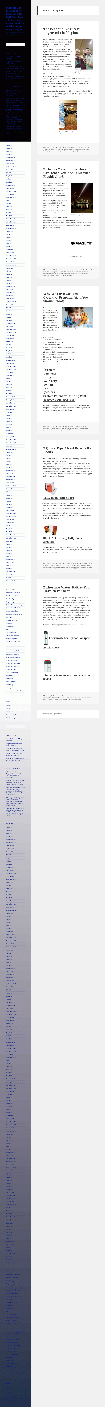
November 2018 (11, 406)
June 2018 (9, 421)
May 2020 (9, 351)
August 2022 (9, 268)
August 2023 (9, 231)
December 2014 (11, 535)
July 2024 (8, 203)
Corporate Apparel (11, 602)
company (46, 273)
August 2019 (9, 378)
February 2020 (10, 360)
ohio (70, 151)
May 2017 (9, 461)
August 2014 (9, 544)
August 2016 (9, 489)
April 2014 (9, 556)
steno (90, 567)
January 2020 (10, 363)
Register (8, 706)
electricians (69, 565)
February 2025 (10, 185)
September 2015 (11, 523)
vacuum (65, 699)
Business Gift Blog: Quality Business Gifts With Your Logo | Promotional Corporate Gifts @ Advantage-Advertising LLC (15, 18)
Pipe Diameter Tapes (12, 654)
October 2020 (10, 335)
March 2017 (9, 467)
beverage (62, 698)
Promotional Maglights (13, 663)
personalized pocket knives (14, 651)
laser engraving (11, 632)
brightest (57, 149)
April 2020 (9, 354)
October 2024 (10, 194)
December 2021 (11, 292)
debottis (72, 149)
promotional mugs (11, 669)
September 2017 (11, 449)
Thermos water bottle (58, 615)
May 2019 (9, 388)
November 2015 (11, 516)
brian (52, 149)
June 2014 (9, 550)
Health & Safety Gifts (12, 620)
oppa (74, 151)
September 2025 (11, 167)
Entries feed (10, 712)
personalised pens (11, 645)
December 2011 (11, 572)
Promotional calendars (13, 657)
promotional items (11, 660)
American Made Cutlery (13, 593)
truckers (59, 569)
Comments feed (11, 715)
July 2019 (8, 381)
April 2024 (9, 213)
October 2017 (10, 446)
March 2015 (9, 532)
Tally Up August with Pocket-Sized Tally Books (14, 62)
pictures (45, 430)
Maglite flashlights (50, 188)
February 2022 (10, 286)
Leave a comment (84, 151)
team (63, 430)
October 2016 (10, 483)
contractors (58, 565)
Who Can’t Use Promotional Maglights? (14, 93)
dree (77, 149)
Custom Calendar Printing (14, 605)
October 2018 (10, 409)
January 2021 (10, 326)
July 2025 (8, 173)
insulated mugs (10, 626)
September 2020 (11, 338)
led (59, 151)
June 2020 (9, 348)
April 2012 (9, 565)
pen (64, 567)
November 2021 (11, 295)
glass (78, 698)
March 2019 (9, 394)
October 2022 (10, 262)
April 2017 (9, 464)
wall (67, 430)
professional (57, 430)
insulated (9, 623)
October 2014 (10, 541)
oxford (45, 699)
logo (62, 151)
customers (60, 273)
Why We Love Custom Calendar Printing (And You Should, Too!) (65, 297)
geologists (46, 567)
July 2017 (8, 455)
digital (77, 428)
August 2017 (9, 452)
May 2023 (9, 240)
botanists (46, 565)
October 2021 (10, 299)
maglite (52, 275)
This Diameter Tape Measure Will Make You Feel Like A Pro (14, 111)
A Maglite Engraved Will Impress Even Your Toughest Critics (14, 132)
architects (84, 563)
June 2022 (9, 274)
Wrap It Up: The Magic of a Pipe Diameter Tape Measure (15, 67)
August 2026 (9, 145)
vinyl (63, 569)
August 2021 (9, 305)
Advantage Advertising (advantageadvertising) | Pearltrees (15, 127)
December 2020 (11, 329)
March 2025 (9, 182)
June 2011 (9, 575)
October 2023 (10, 225)
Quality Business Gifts (12, 672)
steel (55, 699)
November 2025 (11, 161)
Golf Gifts (9, 617)
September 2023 (11, 228)
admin (59, 147)
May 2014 (9, 553)
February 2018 (10, 434)
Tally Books (9, 678)
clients (79, 272)
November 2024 (11, 191)
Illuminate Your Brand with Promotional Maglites (14, 72)
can (71, 698)
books (90, 563)
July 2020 (8, 345)
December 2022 (11, 256)
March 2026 (9, 154)
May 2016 (9, 498)
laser (44, 275)
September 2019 (11, 375)
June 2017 (9, 458)
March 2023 (9, 246)
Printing (51, 430)
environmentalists (78, 565)
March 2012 (9, 569)
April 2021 (9, 317)
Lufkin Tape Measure (12, 635)
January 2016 (10, 510)
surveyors (50, 569)
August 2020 (9, 342)
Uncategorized (10, 688)
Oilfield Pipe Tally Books (13, 642)
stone (45, 569)
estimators (87, 565)
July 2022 (8, 271)
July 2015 (8, 526)
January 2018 (10, 437)
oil (62, 567)
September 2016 (11, 486)
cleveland (67, 149)
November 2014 (11, 538)
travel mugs (9, 685)
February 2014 (10, 559)
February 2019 (10, 397)
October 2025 (10, 164)
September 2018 (11, 412)
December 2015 (11, 513)
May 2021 (9, 314)
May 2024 (9, 210)
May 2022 (9, 277)
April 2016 (9, 501)
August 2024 (9, 200)
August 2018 (9, 415)
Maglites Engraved (11, 639)
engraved (82, 149)
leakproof (89, 698)
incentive (87, 273)
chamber (73, 272)
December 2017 (11, 440)
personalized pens (11, 648)
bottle (67, 698)
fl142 (87, 149)
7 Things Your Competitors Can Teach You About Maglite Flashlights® (66, 173)
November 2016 (11, 480)
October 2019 (10, 372)
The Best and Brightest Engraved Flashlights (61, 31)
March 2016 (9, 504)
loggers (58, 567)
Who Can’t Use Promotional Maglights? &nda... (14, 91)
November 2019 (11, 369)
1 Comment (78, 569)
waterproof (68, 569)
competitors (53, 273)
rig (87, 567)
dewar (74, 698)
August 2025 (9, 170)
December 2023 (11, 219)
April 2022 (9, 280)
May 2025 (9, 176)
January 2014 (10, 562)
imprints (52, 567)
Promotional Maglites (12, 666)
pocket (76, 567)
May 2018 (9, 424)
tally (55, 569)
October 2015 (10, 519)
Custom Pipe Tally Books (13, 608)
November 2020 (11, 332)
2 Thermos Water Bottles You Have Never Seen (66, 589)
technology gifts (11, 682)
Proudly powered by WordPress (52, 714)
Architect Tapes (10, 599)
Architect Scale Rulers (12, 596)
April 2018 (9, 427)
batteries (47, 149)
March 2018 (9, 431)
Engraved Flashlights (12, 611)
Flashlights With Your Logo (14, 614)
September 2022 (11, 265)
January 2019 (10, 400)
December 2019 (11, 366)
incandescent (54, 151)
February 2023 (10, 250)
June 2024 (9, 207)
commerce (85, 272)
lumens (66, 151)
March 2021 (9, 320)
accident (62, 272)
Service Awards (10, 675)
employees (67, 273)
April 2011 (9, 578)
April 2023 (9, 243)
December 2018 (11, 403)
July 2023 (8, 234)
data (64, 565)
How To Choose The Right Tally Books (14, 101)
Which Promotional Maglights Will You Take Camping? (15, 77)
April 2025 (9, 179)
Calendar (54, 428)
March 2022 (9, 283)
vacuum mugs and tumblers (14, 691)
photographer (83, 428)
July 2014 (8, 547)
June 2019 (9, 384)
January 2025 (10, 188)
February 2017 (10, 470)
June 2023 (9, 237)
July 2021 (8, 308)
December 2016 (11, 476)
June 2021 (9, 311)
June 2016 (9, 495)
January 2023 (10, 253)
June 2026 (9, 148)
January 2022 (10, 289)
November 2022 (11, 259)
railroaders (82, 567)
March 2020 (9, 357)
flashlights (46, 151)
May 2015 (9, 529)
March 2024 (9, 216)
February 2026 (10, 157)
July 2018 (8, 418)
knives (8, 629)
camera (60, 428)
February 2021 (10, 323)
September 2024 (11, 197)
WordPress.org (10, 718)
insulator (83, 698)
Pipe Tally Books (49, 459)
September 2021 (11, 302)
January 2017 (10, 473)
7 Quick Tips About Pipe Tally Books (67, 450)
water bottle (9, 694)
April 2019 (9, 391)
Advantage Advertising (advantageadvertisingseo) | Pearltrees (15, 107)
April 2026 (9, 151)
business (68, 272)
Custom (65, 428)
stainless (50, 699)
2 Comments (68, 275)
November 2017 (11, 443)
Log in (8, 709)
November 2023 (11, 222)
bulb (62, 149)
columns (52, 565)
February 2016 (10, 507)
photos (68, 567)
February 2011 (10, 581)
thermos (59, 699)
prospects (58, 275)
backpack (56, 698)
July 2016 (8, 492)
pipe (72, 567)
